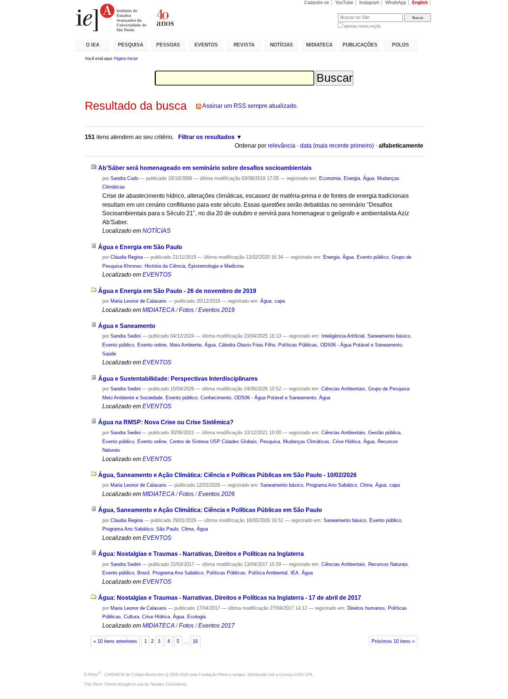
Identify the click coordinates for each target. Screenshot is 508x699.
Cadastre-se (316, 2)
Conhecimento (215, 397)
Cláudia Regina (126, 257)
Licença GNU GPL (296, 674)
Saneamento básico (388, 336)
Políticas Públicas (297, 345)
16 (195, 641)
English (420, 2)
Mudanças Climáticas (306, 441)
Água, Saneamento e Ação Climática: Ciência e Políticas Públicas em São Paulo (210, 510)
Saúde (109, 354)
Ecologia (196, 616)
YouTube (344, 2)
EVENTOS (206, 45)
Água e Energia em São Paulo (140, 247)
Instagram (369, 2)
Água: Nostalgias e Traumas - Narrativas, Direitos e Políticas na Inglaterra (201, 554)
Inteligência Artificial (342, 336)
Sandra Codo (124, 178)
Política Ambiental (267, 573)
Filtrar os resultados (206, 137)
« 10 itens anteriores (115, 641)
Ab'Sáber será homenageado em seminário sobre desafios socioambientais (205, 168)
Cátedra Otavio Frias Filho (247, 345)
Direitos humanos (366, 608)
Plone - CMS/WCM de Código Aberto (122, 674)
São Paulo (167, 529)
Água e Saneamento (126, 326)
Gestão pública (384, 432)
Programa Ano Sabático (331, 485)
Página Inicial (125, 58)
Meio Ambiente (186, 345)
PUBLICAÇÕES (360, 45)
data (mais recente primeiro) (337, 145)
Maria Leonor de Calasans (138, 301)
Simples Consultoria (168, 684)
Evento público (373, 257)
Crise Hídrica (346, 441)
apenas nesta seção (362, 26)
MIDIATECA (319, 45)
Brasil (143, 573)
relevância (281, 145)
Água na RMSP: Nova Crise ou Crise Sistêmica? (166, 422)
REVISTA (244, 45)
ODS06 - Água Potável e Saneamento (361, 345)
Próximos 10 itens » (393, 641)
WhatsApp (395, 2)
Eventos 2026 (216, 494)
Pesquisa (270, 441)
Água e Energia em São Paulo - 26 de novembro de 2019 (177, 291)
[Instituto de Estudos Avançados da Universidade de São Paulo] (164, 17)
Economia (330, 178)
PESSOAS (168, 45)
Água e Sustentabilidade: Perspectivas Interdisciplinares (178, 379)
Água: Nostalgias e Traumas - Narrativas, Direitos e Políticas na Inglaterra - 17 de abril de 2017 (229, 598)
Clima (366, 485)
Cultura (131, 616)
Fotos (186, 310)
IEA (294, 573)
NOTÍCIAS (281, 45)
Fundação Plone (213, 674)
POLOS (400, 45)
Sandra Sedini (125, 336)
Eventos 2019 (216, 310)
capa (279, 301)
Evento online (152, 345)
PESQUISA (130, 45)
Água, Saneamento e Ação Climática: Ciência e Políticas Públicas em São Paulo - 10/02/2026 (227, 475)
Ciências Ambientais (343, 389)
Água (368, 178)
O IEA (92, 45)
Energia (352, 178)
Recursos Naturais (388, 564)
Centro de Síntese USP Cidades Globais (213, 441)
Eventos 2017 (216, 625)
